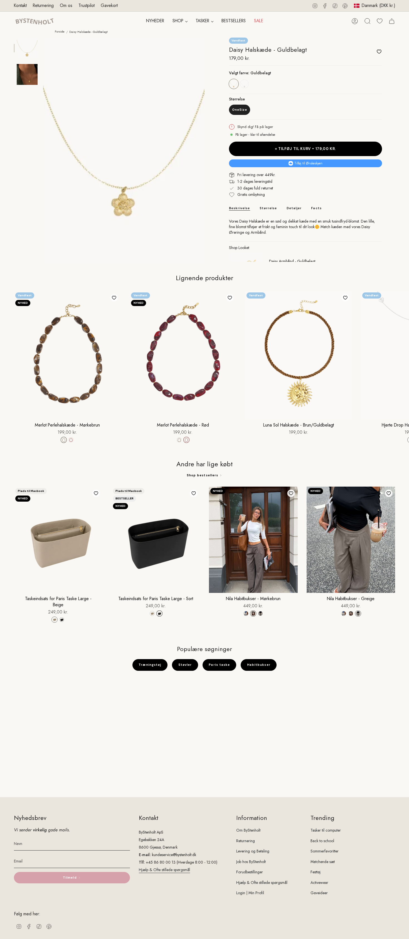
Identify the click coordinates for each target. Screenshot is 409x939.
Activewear (319, 882)
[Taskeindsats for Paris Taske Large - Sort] (156, 540)
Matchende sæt (323, 861)
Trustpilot (86, 5)
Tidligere (43, 150)
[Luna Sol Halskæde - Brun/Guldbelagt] (298, 355)
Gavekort (109, 5)
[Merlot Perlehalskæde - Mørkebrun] (67, 355)
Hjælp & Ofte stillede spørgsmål (164, 870)
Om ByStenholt (248, 830)
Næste (400, 355)
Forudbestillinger (249, 872)
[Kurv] (391, 21)
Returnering (43, 5)
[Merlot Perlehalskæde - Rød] (183, 355)
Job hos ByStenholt (251, 861)
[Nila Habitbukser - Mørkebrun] (253, 540)
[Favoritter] (379, 21)
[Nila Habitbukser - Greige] (351, 540)
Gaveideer (319, 893)
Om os (66, 5)
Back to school (322, 841)
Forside (60, 31)
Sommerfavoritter (325, 851)
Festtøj (316, 872)
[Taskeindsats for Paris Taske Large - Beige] (58, 540)
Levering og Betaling (252, 851)
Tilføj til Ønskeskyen (308, 163)
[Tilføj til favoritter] (378, 51)
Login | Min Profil (250, 893)
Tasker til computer (326, 830)
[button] (179, 21)
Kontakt (20, 5)
